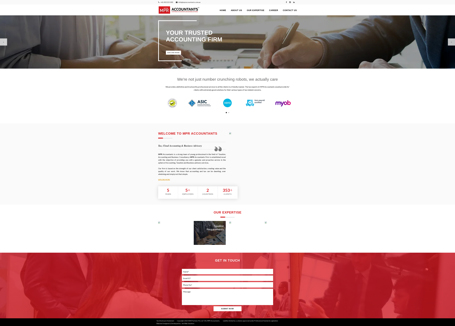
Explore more (173, 52)
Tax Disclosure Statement (165, 321)
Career (273, 10)
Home (223, 10)
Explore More (164, 180)
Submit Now (227, 309)
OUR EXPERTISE (255, 10)
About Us (236, 10)
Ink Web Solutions (188, 323)
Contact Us (290, 10)
